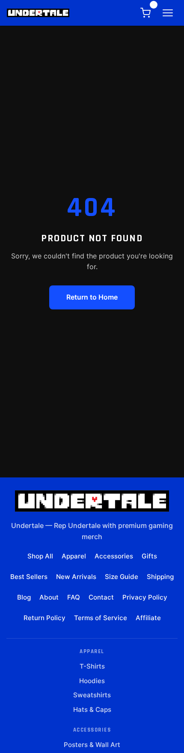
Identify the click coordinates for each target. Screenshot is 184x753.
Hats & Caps (92, 709)
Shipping (160, 577)
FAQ (73, 597)
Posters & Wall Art (92, 745)
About (49, 597)
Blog (24, 597)
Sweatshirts (92, 695)
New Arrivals (76, 577)
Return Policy (44, 618)
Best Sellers (28, 577)
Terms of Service (100, 618)
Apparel (74, 556)
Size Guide (121, 577)
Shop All (40, 556)
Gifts (149, 556)
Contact (101, 597)
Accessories (114, 556)
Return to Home (92, 297)
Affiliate (148, 618)
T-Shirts (92, 666)
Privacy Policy (144, 597)
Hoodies (92, 681)
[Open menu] (167, 12)
